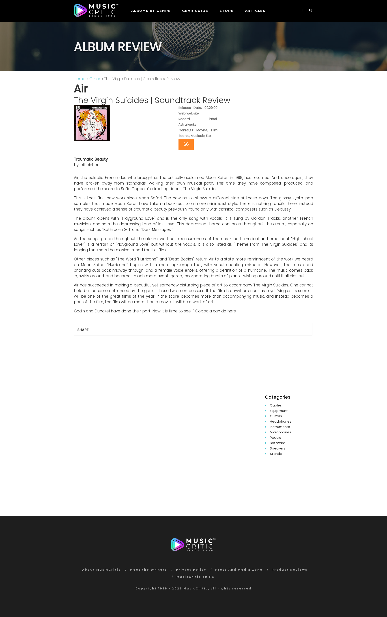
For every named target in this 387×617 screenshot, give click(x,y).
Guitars (276, 416)
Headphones (280, 421)
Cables (276, 405)
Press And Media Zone (239, 569)
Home (80, 79)
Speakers (277, 448)
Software (277, 443)
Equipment (279, 410)
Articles (255, 11)
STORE (226, 11)
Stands (276, 453)
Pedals (275, 437)
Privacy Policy (191, 569)
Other (94, 79)
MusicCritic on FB (195, 576)
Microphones (280, 432)
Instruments (280, 426)
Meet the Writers (148, 569)
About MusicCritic (101, 569)
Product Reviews (289, 569)
